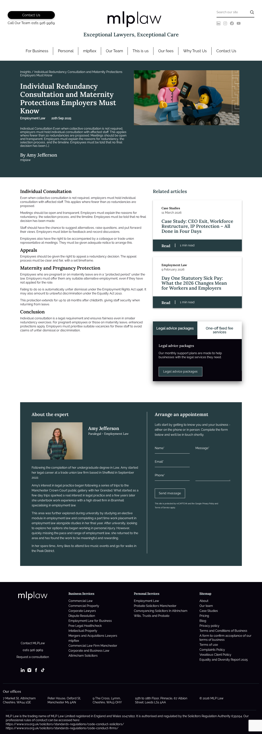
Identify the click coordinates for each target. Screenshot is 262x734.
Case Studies (208, 611)
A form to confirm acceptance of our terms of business (225, 638)
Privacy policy (209, 626)
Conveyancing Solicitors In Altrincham (160, 611)
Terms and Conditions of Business (223, 631)
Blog (202, 621)
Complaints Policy (212, 649)
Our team (206, 606)
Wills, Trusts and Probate (151, 616)
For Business (37, 51)
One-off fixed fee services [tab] (219, 330)
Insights (25, 72)
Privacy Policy (208, 504)
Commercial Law (80, 601)
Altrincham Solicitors (83, 655)
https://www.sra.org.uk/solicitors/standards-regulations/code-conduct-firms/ (62, 728)
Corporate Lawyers (82, 611)
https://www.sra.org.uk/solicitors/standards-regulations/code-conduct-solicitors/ (65, 724)
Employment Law (146, 601)
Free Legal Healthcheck (85, 626)
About (203, 601)
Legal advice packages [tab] (175, 328)
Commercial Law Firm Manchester (92, 645)
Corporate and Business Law (88, 650)
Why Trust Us (195, 51)
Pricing (204, 616)
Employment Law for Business (90, 621)
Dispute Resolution (81, 616)
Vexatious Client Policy (215, 654)
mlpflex (89, 51)
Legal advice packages (180, 371)
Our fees (166, 51)
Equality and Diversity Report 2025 (223, 659)
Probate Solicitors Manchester (155, 606)
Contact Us (226, 51)
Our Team (114, 51)
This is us (141, 51)
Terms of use (208, 645)
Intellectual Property (82, 631)
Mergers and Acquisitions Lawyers (92, 636)
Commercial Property (83, 606)
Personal (65, 51)
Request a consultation (32, 657)
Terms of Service (162, 508)
